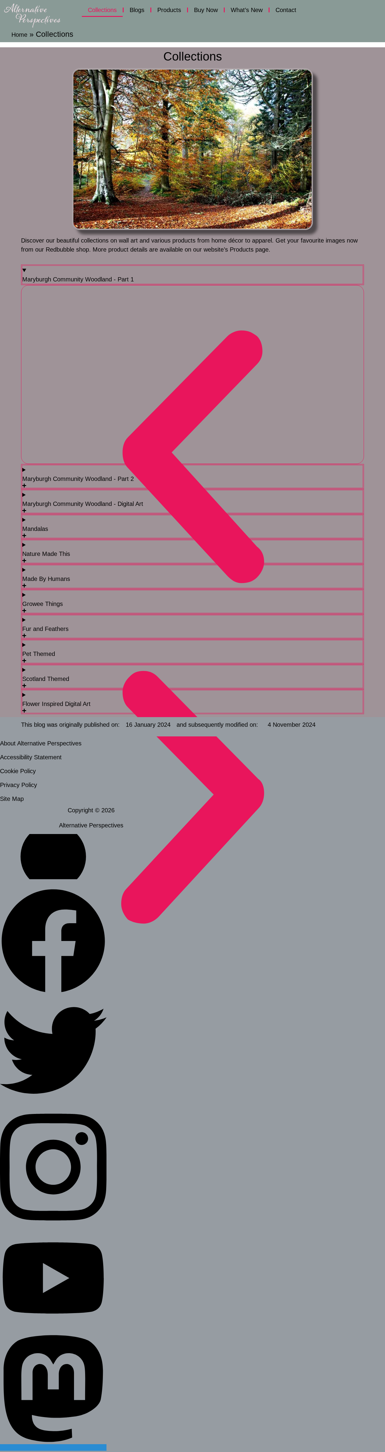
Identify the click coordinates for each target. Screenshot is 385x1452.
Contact (286, 10)
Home (19, 34)
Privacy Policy (18, 785)
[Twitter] (53, 1101)
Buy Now (206, 10)
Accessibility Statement (31, 757)
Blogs (137, 10)
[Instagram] (53, 1226)
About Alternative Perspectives (41, 743)
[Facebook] (53, 992)
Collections (102, 10)
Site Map (12, 798)
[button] (192, 458)
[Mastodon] (53, 1447)
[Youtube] (53, 1323)
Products (169, 10)
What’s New (247, 10)
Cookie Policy (18, 771)
